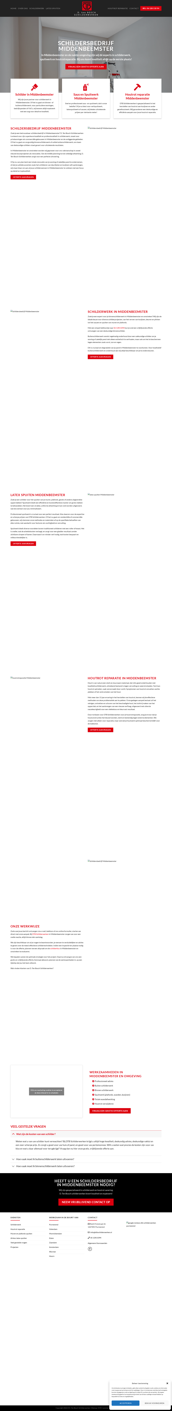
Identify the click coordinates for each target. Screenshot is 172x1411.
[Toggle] (13, 1134)
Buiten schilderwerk (104, 1085)
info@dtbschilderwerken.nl (101, 1232)
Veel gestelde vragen (19, 1242)
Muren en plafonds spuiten (21, 1233)
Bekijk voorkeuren (154, 1403)
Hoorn (51, 1256)
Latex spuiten (53, 8)
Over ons (23, 8)
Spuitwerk (99, 1095)
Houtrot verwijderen (104, 1104)
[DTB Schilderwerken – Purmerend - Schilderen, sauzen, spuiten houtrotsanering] (86, 8)
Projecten (14, 1247)
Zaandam (53, 1242)
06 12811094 (119, 328)
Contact (134, 8)
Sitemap (94, 1408)
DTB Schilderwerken (40, 934)
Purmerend (53, 1224)
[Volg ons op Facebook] (90, 1249)
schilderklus (55, 948)
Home (13, 8)
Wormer (52, 1252)
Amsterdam (54, 1247)
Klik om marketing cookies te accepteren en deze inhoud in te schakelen (46, 1091)
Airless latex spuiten (19, 1238)
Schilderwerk (36, 8)
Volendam (53, 1229)
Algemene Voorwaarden (97, 1243)
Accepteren (126, 1403)
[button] (167, 1383)
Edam (51, 1238)
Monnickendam (55, 1233)
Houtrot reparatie (118, 8)
